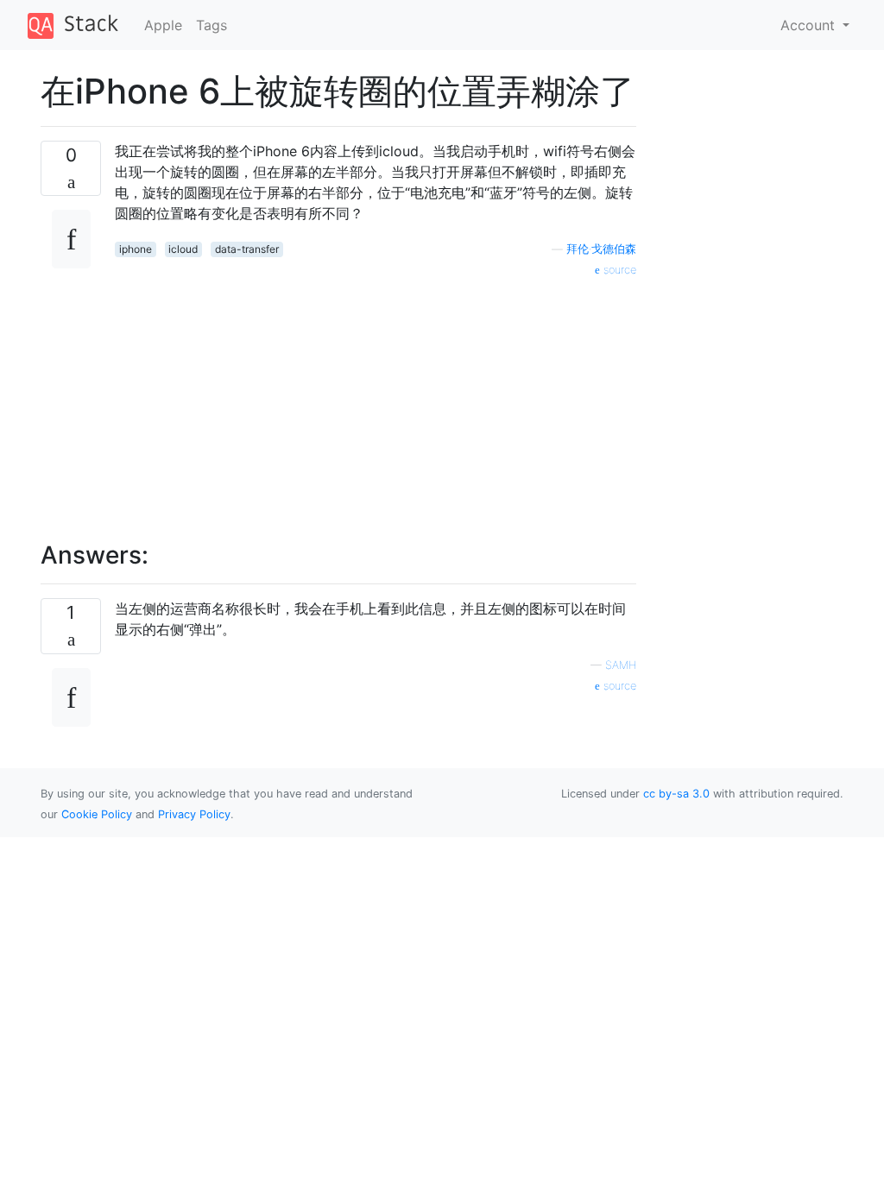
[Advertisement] (375, 399)
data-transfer (247, 249)
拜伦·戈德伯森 (601, 249)
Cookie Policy (96, 814)
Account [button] (809, 25)
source (618, 269)
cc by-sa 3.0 (676, 793)
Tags (211, 25)
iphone (135, 249)
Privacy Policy (194, 814)
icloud (183, 249)
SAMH (620, 665)
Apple (163, 25)
